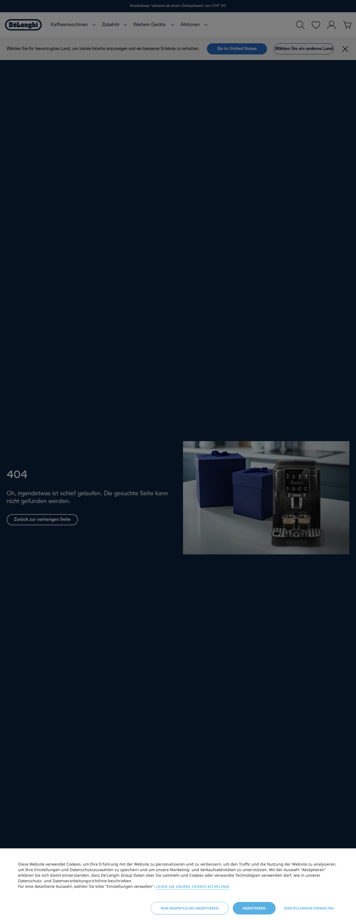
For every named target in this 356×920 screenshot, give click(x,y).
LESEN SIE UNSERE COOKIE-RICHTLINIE (192, 886)
